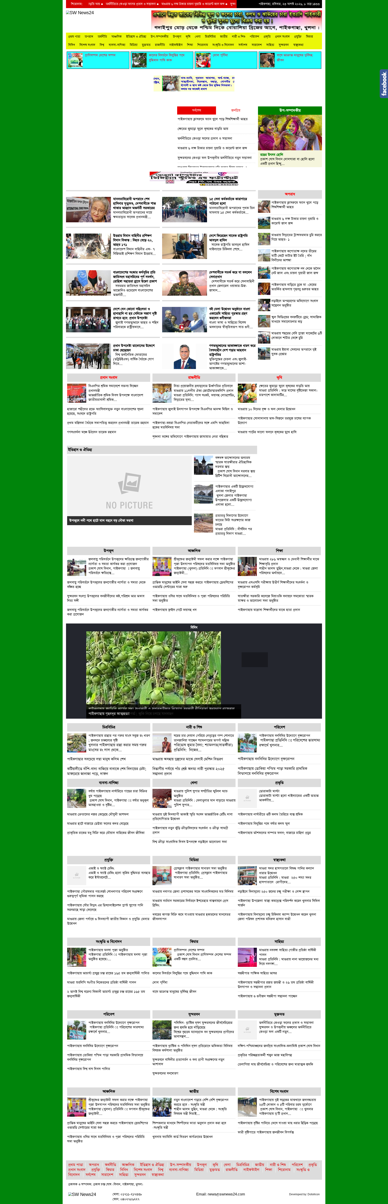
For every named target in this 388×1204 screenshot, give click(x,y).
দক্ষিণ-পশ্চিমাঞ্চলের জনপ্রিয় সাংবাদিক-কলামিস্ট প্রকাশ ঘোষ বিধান (279, 1046)
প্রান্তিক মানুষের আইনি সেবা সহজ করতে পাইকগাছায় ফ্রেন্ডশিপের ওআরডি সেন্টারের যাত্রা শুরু (192, 584)
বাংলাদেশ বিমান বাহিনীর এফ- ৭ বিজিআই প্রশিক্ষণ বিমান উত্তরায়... (134, 245)
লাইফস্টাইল (176, 45)
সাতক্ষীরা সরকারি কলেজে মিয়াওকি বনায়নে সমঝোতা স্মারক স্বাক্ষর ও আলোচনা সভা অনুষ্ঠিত (275, 598)
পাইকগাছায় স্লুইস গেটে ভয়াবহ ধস (174, 610)
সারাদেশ (257, 45)
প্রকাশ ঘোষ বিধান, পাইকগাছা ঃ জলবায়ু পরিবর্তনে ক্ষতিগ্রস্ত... (118, 566)
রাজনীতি (160, 45)
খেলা (198, 36)
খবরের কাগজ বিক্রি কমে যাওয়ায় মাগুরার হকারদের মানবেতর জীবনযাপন (191, 916)
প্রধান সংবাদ (282, 36)
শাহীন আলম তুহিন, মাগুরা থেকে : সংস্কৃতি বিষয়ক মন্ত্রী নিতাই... (201, 1107)
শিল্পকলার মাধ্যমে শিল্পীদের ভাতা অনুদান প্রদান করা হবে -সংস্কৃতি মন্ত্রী (189, 1125)
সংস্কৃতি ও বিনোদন (223, 45)
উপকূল (177, 36)
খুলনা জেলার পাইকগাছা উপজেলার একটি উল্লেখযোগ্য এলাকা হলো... (234, 495)
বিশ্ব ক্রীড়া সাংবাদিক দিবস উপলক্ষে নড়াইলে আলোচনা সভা (189, 841)
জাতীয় (223, 36)
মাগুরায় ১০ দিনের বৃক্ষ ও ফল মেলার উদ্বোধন (266, 409)
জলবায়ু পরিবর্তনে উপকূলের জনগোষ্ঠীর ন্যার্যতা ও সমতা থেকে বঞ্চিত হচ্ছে (106, 584)
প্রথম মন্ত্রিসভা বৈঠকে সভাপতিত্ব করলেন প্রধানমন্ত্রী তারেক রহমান (108, 423)
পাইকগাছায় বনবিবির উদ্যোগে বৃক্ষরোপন (266, 759)
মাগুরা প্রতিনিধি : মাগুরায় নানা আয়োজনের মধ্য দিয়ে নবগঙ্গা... (288, 957)
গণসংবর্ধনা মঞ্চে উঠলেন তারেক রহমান (91, 432)
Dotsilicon (314, 1194)
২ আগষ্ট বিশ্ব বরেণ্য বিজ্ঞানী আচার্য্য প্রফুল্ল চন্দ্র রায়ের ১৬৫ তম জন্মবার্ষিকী (106, 994)
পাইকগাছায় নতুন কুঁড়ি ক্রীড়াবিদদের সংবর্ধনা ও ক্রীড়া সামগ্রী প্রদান (190, 830)
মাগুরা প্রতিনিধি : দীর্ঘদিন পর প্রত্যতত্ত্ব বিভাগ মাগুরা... (233, 524)
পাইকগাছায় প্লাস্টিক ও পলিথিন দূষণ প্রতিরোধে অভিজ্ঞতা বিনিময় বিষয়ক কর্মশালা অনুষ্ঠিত (192, 1048)
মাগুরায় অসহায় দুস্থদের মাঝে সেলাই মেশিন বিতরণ (187, 759)
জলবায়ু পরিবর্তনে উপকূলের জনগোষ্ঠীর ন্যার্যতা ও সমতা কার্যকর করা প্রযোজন (107, 612)
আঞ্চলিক (116, 36)
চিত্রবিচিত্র (210, 36)
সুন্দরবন (284, 45)
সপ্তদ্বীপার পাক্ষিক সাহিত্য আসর (257, 973)
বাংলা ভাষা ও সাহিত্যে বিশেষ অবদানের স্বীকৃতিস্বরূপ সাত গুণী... (231, 318)
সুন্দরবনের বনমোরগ (165, 1073)
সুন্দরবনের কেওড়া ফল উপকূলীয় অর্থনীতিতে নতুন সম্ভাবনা (234, 4)
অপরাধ (89, 36)
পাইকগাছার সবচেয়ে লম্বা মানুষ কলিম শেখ (96, 759)
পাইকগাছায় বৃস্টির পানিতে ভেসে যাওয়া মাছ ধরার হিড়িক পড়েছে (278, 1123)
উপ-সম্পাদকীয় (159, 36)
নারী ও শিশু (238, 36)
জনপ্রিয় (235, 110)
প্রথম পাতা (74, 36)
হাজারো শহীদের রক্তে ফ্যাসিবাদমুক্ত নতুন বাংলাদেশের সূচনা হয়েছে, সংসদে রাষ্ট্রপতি (105, 411)
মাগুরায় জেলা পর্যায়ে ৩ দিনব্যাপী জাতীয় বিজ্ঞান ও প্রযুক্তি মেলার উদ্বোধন (108, 921)
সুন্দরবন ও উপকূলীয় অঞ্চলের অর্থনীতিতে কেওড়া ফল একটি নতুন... (286, 1027)
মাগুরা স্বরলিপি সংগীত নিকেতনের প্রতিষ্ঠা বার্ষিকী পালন (101, 982)
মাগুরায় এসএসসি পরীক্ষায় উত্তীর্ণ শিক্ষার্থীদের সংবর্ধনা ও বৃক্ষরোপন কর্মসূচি (273, 584)
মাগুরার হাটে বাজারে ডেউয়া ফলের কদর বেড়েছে (97, 823)
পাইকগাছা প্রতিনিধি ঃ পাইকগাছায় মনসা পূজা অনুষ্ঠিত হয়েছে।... (117, 954)
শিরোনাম (202, 45)
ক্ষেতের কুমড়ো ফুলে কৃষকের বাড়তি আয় (203, 128)
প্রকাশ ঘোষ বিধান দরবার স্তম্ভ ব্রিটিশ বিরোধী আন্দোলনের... (235, 467)
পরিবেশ (254, 36)
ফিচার (309, 36)
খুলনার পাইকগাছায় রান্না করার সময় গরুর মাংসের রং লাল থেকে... (119, 743)
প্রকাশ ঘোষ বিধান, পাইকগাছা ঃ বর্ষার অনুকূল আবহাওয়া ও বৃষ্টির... (118, 798)
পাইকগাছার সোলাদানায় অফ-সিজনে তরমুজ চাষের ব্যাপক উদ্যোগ (274, 420)
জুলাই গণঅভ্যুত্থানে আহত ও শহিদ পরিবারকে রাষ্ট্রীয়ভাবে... (136, 318)
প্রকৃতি (267, 36)
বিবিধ (71, 45)
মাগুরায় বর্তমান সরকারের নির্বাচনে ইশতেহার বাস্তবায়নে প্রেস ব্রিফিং (190, 903)
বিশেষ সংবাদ (87, 45)
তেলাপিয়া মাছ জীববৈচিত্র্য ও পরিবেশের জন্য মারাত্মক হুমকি (275, 1064)
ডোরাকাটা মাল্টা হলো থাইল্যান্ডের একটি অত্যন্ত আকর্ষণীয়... (289, 796)
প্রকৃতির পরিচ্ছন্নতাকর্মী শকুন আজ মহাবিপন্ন (265, 1055)
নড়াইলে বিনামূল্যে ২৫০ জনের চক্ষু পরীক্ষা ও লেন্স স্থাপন (273, 891)
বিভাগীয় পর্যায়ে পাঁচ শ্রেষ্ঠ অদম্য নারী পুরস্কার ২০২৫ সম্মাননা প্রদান (188, 771)
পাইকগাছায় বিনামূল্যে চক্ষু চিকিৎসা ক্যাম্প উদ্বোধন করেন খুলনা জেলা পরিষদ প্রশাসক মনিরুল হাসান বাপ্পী (277, 916)
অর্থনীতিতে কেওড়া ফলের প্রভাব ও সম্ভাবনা (100, 4)
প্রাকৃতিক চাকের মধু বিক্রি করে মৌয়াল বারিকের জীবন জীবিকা (106, 832)
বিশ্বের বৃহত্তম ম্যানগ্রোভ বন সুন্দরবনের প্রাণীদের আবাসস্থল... (204, 1029)
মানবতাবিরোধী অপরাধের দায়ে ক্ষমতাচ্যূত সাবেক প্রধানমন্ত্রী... (134, 208)
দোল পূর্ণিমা (160, 982)
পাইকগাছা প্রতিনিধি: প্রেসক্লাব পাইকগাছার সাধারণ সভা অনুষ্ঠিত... (200, 873)
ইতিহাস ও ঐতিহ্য (136, 36)
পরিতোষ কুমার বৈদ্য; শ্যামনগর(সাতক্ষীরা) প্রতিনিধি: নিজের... (204, 743)
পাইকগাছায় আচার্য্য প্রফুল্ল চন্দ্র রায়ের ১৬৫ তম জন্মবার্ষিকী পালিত (108, 973)
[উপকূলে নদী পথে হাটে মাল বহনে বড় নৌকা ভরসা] (129, 490)
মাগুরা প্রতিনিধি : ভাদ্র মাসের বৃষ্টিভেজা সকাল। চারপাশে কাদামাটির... (288, 390)
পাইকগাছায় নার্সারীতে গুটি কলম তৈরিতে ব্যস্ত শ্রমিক (270, 814)
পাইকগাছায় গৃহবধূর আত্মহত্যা (109, 713)
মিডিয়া (133, 45)
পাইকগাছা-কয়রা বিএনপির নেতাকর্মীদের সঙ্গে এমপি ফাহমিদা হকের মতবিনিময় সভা (190, 425)
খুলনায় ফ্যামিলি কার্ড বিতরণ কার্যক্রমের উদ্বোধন (182, 1136)
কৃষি (188, 36)
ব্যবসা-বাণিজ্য (117, 45)
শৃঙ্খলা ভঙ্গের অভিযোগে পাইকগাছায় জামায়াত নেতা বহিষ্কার (190, 436)
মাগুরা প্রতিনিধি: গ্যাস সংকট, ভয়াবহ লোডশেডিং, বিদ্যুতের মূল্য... (204, 393)
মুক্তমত (146, 45)
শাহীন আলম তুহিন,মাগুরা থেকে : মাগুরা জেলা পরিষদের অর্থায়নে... (289, 566)
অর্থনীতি (102, 36)
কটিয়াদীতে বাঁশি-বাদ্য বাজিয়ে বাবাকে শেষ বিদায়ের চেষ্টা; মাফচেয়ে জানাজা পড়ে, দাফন (106, 771)
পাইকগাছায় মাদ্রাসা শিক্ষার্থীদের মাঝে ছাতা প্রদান (269, 610)
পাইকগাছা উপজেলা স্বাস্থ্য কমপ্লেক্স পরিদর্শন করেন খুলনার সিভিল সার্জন (279, 903)
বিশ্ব (102, 45)
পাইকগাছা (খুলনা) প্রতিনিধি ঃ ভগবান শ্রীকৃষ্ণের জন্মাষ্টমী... (204, 566)
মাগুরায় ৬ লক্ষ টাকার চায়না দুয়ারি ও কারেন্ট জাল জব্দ (162, 4)
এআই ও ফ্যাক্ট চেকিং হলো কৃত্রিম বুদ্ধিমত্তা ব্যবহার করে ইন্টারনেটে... (119, 873)
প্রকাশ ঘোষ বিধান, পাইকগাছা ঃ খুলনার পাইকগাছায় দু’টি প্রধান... (287, 1107)
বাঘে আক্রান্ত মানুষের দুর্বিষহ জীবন (174, 991)
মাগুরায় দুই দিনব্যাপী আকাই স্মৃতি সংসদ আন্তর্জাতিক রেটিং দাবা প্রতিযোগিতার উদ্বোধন (192, 816)
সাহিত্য (270, 45)
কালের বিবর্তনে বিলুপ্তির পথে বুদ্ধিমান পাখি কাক (182, 973)
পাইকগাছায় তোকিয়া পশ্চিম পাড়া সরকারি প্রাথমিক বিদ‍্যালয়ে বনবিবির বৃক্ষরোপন (272, 771)
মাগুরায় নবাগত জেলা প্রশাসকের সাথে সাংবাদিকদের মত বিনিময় (192, 891)
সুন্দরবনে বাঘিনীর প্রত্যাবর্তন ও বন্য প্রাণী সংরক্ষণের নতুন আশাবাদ (188, 1062)
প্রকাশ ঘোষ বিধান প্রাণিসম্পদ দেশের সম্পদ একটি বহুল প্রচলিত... (202, 954)
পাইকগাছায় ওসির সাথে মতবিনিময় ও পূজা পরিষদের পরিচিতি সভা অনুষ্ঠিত (191, 598)
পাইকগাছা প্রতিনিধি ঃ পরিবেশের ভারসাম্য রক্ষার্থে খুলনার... (289, 740)
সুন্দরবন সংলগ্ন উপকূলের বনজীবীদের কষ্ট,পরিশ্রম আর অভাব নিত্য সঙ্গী (105, 598)
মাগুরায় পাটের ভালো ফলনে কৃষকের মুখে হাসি (267, 432)
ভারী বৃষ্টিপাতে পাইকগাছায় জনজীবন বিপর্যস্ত (266, 1132)
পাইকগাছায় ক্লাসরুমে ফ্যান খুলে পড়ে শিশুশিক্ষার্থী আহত (213, 119)
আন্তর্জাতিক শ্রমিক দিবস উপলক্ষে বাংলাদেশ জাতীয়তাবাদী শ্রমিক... (115, 393)
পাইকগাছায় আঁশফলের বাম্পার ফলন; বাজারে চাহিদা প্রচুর (274, 832)
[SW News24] (80, 12)
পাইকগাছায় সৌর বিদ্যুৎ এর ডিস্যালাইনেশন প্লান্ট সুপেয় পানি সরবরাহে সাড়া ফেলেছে (105, 907)
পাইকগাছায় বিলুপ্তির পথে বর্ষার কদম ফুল (264, 823)
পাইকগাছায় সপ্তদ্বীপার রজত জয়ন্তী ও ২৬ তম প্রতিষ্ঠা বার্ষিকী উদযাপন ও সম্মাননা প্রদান (276, 984)
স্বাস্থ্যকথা (298, 45)
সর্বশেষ (242, 45)
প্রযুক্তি (298, 36)
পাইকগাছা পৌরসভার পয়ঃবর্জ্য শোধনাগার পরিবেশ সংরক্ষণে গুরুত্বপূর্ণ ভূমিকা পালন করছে (105, 893)
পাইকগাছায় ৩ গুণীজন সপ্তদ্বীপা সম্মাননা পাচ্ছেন (267, 996)
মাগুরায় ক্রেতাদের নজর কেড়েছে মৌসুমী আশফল (98, 814)
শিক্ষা (190, 45)
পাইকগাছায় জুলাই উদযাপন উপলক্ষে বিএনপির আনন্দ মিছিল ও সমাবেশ (192, 411)
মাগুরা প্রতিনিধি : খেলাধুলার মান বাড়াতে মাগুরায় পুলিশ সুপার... (205, 798)
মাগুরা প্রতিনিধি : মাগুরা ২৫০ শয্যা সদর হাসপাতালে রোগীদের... (286, 875)
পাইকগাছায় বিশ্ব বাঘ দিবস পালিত (88, 1069)
